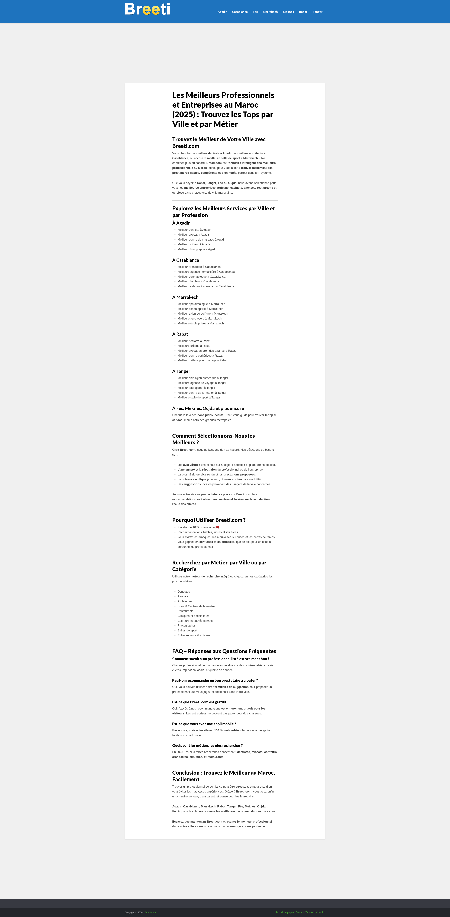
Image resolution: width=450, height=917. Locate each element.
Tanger (318, 12)
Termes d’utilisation (315, 912)
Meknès (288, 12)
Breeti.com (150, 912)
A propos (289, 912)
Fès (255, 12)
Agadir (222, 12)
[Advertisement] (225, 53)
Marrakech (270, 12)
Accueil (279, 912)
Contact (300, 912)
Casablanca (240, 12)
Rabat (303, 12)
